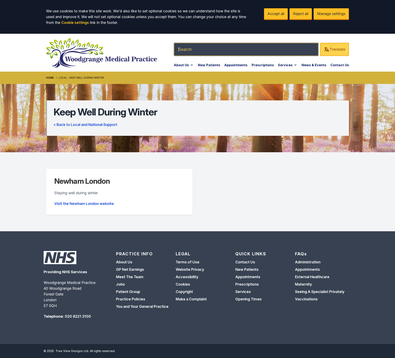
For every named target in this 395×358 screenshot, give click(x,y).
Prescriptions (263, 65)
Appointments (235, 65)
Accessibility (187, 277)
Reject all (300, 14)
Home (50, 77)
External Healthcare (312, 277)
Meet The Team (129, 277)
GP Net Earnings (130, 269)
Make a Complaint (191, 299)
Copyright (184, 291)
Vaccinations (306, 299)
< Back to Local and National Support (85, 124)
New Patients (209, 65)
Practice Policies (130, 299)
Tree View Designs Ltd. (72, 351)
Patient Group (128, 291)
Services (285, 65)
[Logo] (101, 52)
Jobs (120, 284)
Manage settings (331, 14)
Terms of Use (187, 262)
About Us (181, 65)
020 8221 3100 (78, 316)
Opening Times (248, 299)
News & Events (314, 65)
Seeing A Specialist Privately (319, 291)
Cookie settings (75, 22)
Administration (308, 262)
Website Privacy (190, 269)
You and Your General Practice (142, 306)
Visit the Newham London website (84, 203)
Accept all (275, 14)
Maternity (303, 284)
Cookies (183, 284)
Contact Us (339, 65)
